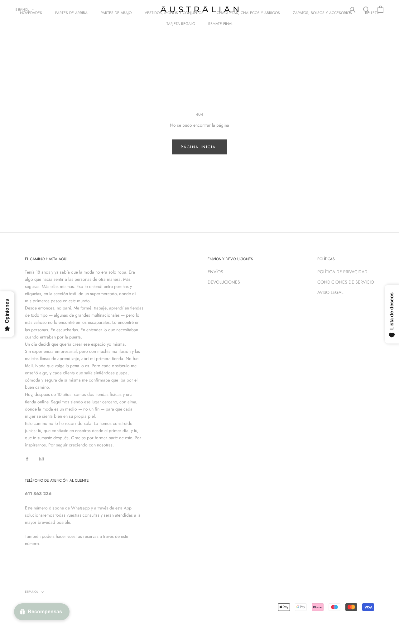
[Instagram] (41, 458)
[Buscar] (366, 9)
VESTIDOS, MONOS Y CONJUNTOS (174, 13)
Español (22, 9)
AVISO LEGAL (330, 292)
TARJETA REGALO (180, 24)
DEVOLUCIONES (224, 282)
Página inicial (199, 147)
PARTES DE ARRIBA (71, 13)
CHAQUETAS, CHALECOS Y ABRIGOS (248, 13)
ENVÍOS (215, 272)
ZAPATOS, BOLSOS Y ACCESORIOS (322, 13)
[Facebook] (27, 458)
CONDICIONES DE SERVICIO (345, 282)
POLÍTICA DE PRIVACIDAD (342, 272)
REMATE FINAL (220, 24)
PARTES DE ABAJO (116, 13)
